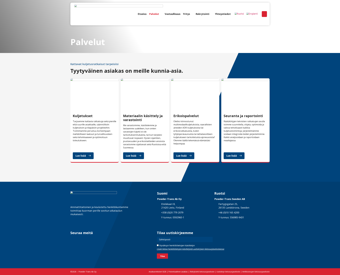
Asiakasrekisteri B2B (157, 271)
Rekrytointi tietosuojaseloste (202, 271)
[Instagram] (85, 239)
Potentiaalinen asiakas (178, 271)
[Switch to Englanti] (252, 14)
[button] (155, 14)
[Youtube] (92, 239)
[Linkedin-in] (72, 239)
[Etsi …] (264, 14)
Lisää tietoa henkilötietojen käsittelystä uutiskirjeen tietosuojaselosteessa (190, 249)
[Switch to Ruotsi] (239, 14)
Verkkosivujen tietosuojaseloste (256, 271)
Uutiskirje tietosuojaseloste (228, 271)
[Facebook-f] (79, 239)
